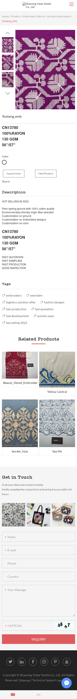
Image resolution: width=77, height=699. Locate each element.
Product (15, 16)
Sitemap (24, 680)
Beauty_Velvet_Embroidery (20, 383)
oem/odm (36, 295)
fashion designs (54, 302)
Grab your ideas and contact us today (22, 484)
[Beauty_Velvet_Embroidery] (20, 365)
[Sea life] (57, 423)
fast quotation (44, 309)
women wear (45, 316)
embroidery (14, 295)
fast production (16, 309)
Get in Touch (17, 477)
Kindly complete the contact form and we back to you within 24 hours (37, 492)
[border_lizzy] (20, 423)
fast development (17, 316)
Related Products (38, 339)
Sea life (57, 451)
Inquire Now (14, 173)
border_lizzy (20, 451)
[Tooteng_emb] (45, 69)
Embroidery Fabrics (34, 16)
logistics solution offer (21, 302)
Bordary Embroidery (59, 16)
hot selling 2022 (16, 323)
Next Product (45, 173)
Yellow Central (57, 391)
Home (5, 16)
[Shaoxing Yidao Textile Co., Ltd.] (38, 5)
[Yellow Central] (57, 370)
